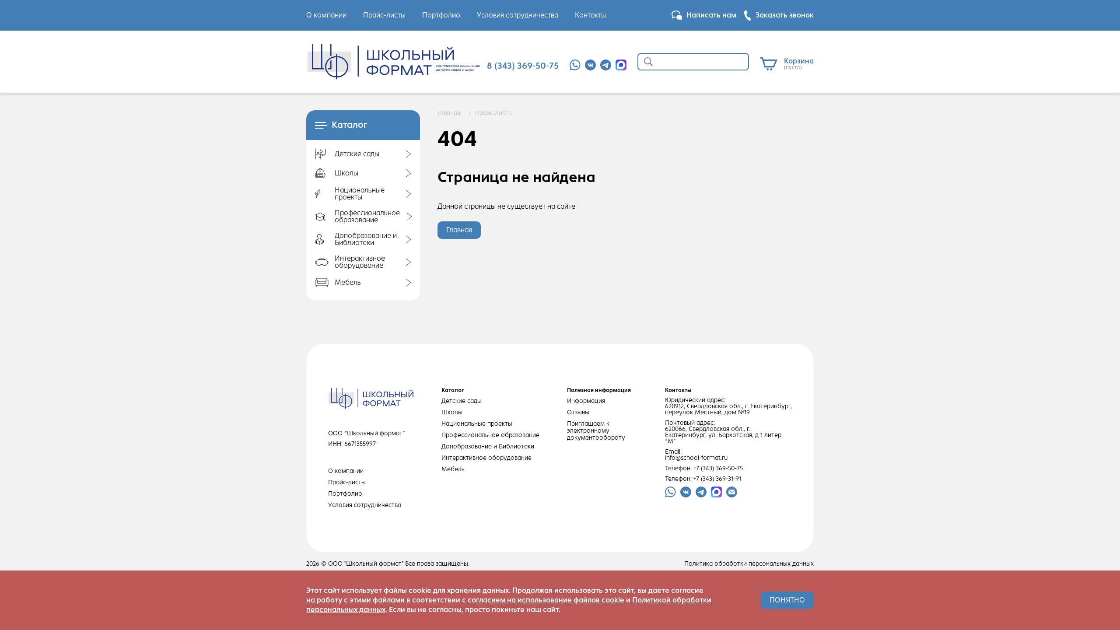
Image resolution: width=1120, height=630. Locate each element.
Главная (449, 113)
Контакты (590, 15)
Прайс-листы (384, 15)
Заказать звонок (785, 15)
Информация (586, 401)
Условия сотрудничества (517, 15)
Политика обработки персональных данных (749, 564)
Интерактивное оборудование (486, 458)
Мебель (453, 469)
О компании (326, 15)
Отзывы (578, 412)
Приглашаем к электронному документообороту (596, 430)
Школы (451, 412)
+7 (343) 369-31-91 (717, 479)
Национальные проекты (476, 423)
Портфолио (441, 15)
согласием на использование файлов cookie (546, 600)
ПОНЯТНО (787, 600)
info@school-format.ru (696, 458)
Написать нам (711, 15)
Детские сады (461, 401)
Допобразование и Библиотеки (487, 446)
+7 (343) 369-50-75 (718, 468)
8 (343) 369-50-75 (523, 66)
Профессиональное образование (490, 435)
